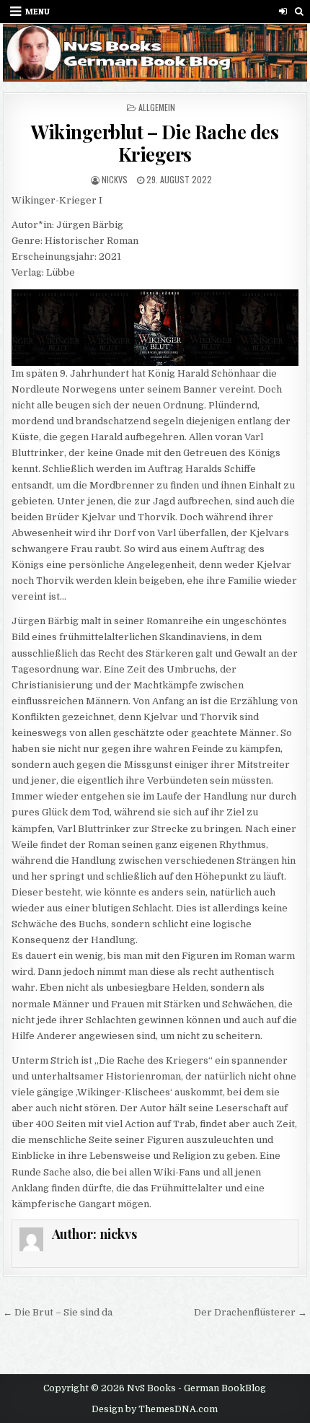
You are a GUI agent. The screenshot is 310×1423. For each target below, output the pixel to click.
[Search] (299, 11)
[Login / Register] (283, 11)
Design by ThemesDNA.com (155, 1409)
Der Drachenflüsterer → (250, 1312)
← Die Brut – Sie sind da (57, 1312)
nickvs (115, 179)
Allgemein (156, 107)
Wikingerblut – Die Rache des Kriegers (154, 143)
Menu (37, 11)
